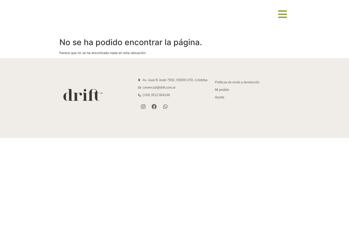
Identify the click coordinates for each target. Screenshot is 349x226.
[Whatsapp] (165, 107)
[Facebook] (154, 107)
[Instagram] (143, 107)
